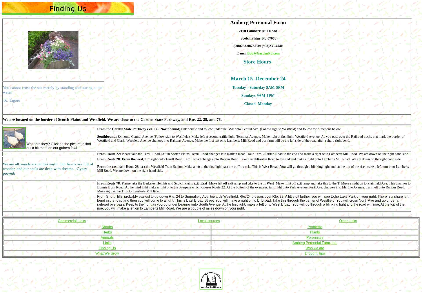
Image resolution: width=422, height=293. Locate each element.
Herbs (107, 232)
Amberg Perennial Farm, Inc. (315, 243)
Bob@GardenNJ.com (263, 53)
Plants (315, 232)
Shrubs (107, 227)
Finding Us (107, 248)
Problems (314, 227)
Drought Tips (315, 253)
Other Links (348, 221)
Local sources (209, 221)
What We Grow (107, 253)
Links (107, 243)
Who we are (315, 248)
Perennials (314, 237)
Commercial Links (72, 221)
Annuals (107, 237)
